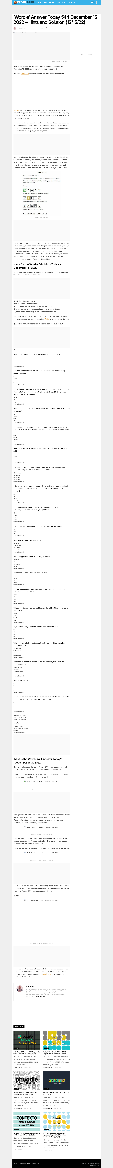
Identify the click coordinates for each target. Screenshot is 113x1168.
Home (39, 2)
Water (15, 578)
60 (14, 636)
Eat (14, 420)
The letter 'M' (17, 667)
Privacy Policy (35, 1163)
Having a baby (18, 671)
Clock (15, 437)
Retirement (16, 543)
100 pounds (17, 651)
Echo (15, 566)
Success (16, 669)
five (14, 601)
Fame (15, 674)
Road (15, 582)
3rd (14, 531)
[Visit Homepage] (23, 2)
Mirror (15, 440)
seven (15, 595)
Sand (15, 613)
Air (14, 580)
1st (14, 533)
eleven (15, 597)
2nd (14, 529)
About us (15, 1163)
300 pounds (17, 648)
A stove (15, 517)
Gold (14, 435)
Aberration (16, 550)
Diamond (16, 442)
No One (15, 500)
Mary (15, 498)
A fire (15, 515)
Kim (14, 496)
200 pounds (17, 655)
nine (14, 599)
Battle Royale (61, 2)
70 (14, 632)
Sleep (15, 416)
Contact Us (71, 2)
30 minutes (16, 475)
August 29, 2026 (27, 1067)
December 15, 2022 (33, 28)
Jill (14, 494)
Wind (15, 618)
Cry (14, 418)
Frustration (16, 560)
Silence (15, 562)
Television (16, 548)
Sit (14, 414)
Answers (51, 2)
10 (14, 383)
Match (15, 513)
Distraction (16, 564)
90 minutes (16, 479)
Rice (14, 400)
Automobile (17, 545)
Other (41, 28)
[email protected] (40, 996)
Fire (14, 620)
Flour (15, 397)
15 (14, 630)
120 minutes (17, 473)
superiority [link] (30, 312)
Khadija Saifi (22, 28)
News (45, 2)
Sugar (15, 402)
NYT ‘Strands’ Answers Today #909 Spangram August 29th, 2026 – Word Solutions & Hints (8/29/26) (54, 1135)
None (15, 378)
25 (14, 634)
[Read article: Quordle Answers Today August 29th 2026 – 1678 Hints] (56, 1080)
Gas (14, 576)
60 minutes (16, 477)
